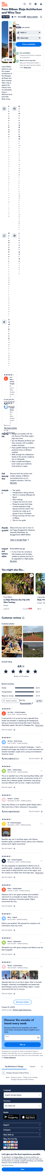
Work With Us (8, 1135)
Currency (7, 1101)
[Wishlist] (30, 4)
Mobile (5, 1112)
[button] (18, 17)
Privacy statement (10, 1057)
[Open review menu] (41, 713)
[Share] (41, 16)
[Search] (24, 4)
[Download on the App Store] (28, 1117)
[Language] (35, 4)
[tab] (14, 1066)
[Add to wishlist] (31, 575)
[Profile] (41, 4)
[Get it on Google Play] (11, 1117)
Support (6, 1125)
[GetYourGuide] (5, 4)
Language (7, 1090)
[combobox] (27, 703)
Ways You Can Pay (10, 1139)
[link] (18, 592)
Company (6, 1130)
